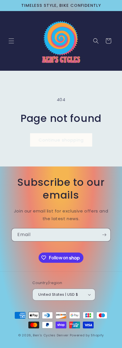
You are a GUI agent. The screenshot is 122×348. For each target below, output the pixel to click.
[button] (11, 41)
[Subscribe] (104, 234)
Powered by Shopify (87, 335)
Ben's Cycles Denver (50, 335)
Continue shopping (61, 140)
